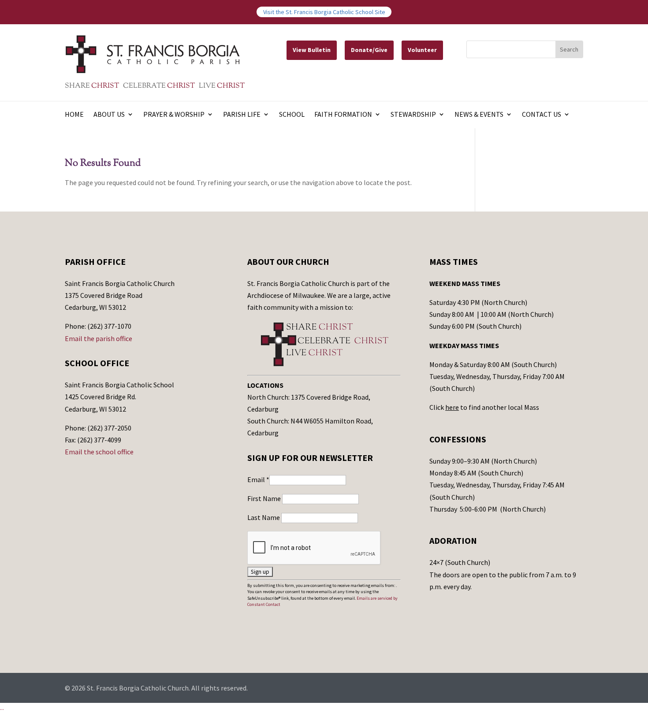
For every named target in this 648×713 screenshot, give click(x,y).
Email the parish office (98, 338)
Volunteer (422, 50)
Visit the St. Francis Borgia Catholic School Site (324, 12)
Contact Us (541, 115)
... (2, 708)
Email (258, 479)
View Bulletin (312, 50)
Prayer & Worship (174, 115)
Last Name (264, 517)
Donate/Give (369, 50)
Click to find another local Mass (484, 407)
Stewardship (413, 115)
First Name (264, 498)
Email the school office (99, 451)
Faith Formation (343, 115)
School (292, 115)
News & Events (478, 115)
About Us (109, 115)
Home (74, 115)
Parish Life (242, 115)
